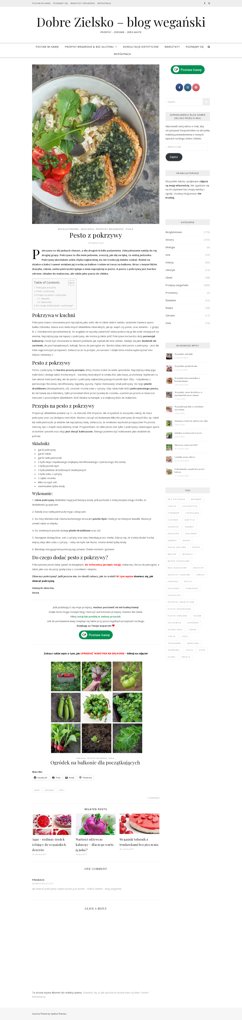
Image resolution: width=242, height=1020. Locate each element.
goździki (173, 526)
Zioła (129, 229)
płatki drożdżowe (179, 609)
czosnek (173, 520)
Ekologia (87, 229)
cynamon (173, 513)
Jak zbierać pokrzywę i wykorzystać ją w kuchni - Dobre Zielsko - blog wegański (76, 888)
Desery (169, 239)
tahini (192, 629)
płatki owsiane (177, 615)
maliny (172, 554)
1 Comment (153, 797)
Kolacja (169, 262)
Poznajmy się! (60, 3)
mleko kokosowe (179, 561)
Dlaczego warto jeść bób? (186, 445)
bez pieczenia (176, 499)
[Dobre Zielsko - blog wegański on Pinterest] (196, 87)
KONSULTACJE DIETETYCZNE (141, 46)
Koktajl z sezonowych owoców (188, 433)
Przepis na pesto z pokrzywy (51, 294)
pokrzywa (49, 790)
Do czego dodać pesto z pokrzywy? (54, 305)
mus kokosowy (177, 568)
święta (186, 657)
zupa (202, 650)
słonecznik (175, 629)
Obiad (168, 277)
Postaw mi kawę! (41, 3)
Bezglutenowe (68, 229)
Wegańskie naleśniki (184, 354)
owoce (200, 574)
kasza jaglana (177, 547)
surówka (193, 622)
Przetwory (171, 292)
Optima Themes (59, 1013)
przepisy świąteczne (181, 602)
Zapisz (174, 157)
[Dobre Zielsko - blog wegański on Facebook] (179, 87)
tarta (171, 636)
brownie (196, 499)
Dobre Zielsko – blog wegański (121, 21)
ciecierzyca (190, 506)
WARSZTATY (172, 46)
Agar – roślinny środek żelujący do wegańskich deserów (49, 844)
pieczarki (174, 588)
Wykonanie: (46, 302)
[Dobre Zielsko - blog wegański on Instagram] (187, 87)
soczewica (174, 622)
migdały (188, 554)
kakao (186, 540)
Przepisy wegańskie (110, 229)
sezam (197, 615)
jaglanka (191, 533)
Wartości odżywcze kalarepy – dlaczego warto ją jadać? (95, 844)
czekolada (192, 513)
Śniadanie (170, 300)
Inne (167, 254)
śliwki (171, 657)
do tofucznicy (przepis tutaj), (103, 564)
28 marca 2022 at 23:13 (42, 883)
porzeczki (174, 595)
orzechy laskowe (179, 574)
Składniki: (45, 298)
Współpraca (104, 3)
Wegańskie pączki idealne (186, 366)
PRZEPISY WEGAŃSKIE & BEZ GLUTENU (89, 46)
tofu (185, 636)
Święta (169, 307)
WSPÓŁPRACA (122, 54)
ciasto (172, 506)
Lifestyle (170, 270)
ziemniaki (174, 650)
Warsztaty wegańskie (82, 3)
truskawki (174, 643)
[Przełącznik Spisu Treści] (69, 283)
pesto (37, 790)
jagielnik (173, 533)
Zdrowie (170, 315)
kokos (196, 547)
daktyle (190, 520)
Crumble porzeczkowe (185, 457)
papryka (173, 581)
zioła (61, 790)
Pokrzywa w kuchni (46, 287)
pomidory (192, 588)
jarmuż (172, 540)
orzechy (198, 568)
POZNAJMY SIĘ (195, 46)
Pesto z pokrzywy (45, 291)
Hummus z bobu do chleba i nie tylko (191, 421)
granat (189, 526)
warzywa (193, 643)
